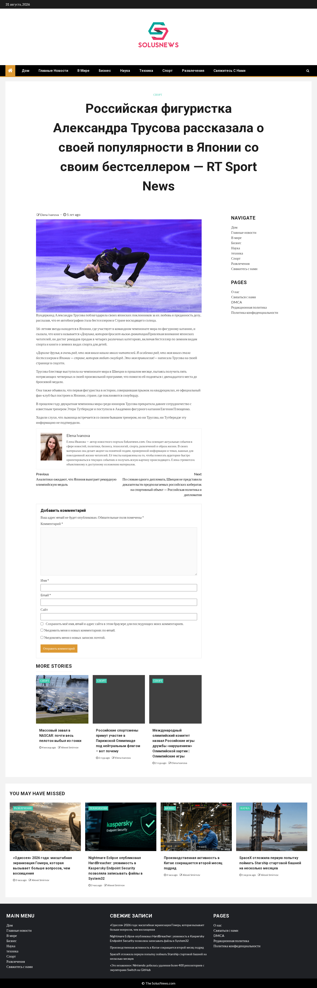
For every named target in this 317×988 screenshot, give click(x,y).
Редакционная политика (249, 307)
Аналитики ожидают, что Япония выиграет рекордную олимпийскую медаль (76, 479)
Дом (25, 71)
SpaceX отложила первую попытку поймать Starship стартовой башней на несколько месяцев (270, 863)
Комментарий (52, 523)
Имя (45, 580)
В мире (83, 71)
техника (146, 71)
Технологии (98, 808)
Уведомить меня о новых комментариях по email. (79, 630)
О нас (235, 292)
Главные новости (53, 71)
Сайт (44, 609)
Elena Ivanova (50, 215)
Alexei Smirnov (69, 747)
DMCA (236, 302)
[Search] (308, 71)
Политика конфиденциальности (254, 312)
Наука (125, 71)
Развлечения (193, 71)
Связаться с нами (243, 297)
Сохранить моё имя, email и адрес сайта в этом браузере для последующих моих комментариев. (115, 624)
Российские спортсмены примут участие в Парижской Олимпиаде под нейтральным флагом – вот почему (118, 740)
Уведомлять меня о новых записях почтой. (74, 637)
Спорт (167, 71)
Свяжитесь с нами (229, 71)
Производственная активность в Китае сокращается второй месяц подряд (193, 863)
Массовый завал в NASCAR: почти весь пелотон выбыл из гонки (60, 735)
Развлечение (23, 808)
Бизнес (105, 71)
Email (46, 595)
